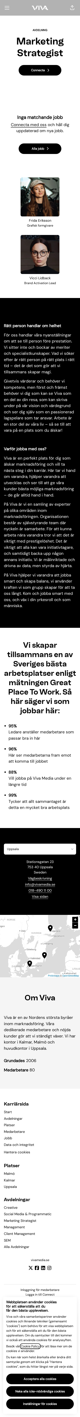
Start (8, 1112)
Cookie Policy (30, 1346)
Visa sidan (40, 896)
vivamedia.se (40, 1260)
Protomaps (53, 975)
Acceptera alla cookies (40, 1379)
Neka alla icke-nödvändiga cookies (40, 1391)
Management (14, 1227)
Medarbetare (14, 1131)
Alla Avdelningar (16, 1246)
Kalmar (9, 1180)
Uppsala (10, 1186)
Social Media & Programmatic (27, 1214)
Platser (9, 1125)
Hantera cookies (17, 1152)
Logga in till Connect (40, 1294)
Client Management (19, 1233)
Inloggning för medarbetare (40, 1290)
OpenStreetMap (70, 975)
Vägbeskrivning (40, 878)
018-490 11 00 (40, 890)
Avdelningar (13, 1118)
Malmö (9, 1173)
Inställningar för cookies (40, 1404)
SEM (7, 1240)
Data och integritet (19, 1144)
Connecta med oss (29, 124)
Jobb (8, 1138)
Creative (10, 1207)
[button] (72, 7)
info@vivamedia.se (40, 884)
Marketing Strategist (20, 1220)
